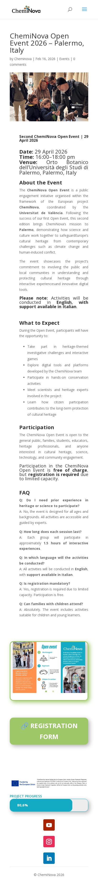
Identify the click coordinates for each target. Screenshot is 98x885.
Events (64, 58)
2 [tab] (53, 691)
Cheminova (23, 58)
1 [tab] (46, 691)
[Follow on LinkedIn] (49, 858)
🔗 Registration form (49, 731)
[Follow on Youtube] (49, 825)
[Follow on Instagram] (49, 841)
